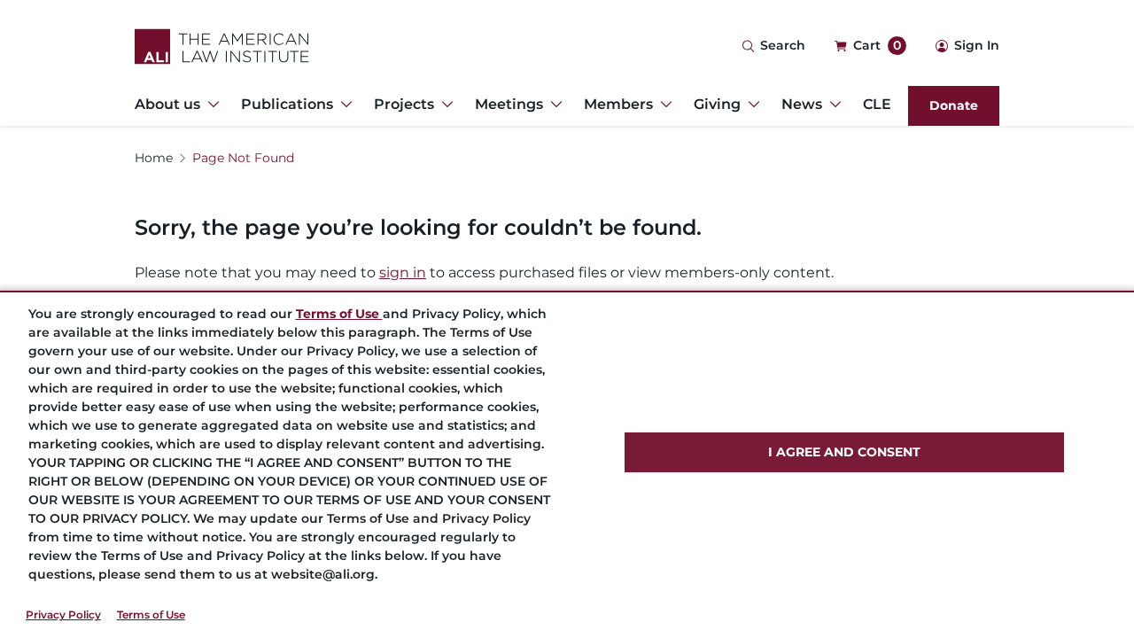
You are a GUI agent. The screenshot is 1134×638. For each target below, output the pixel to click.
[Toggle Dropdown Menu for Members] (662, 104)
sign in (402, 272)
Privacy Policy (63, 614)
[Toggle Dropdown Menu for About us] (210, 104)
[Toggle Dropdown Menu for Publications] (343, 104)
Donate (953, 105)
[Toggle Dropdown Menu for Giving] (750, 104)
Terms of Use (151, 614)
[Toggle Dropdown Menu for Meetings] (553, 104)
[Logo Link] (222, 46)
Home (154, 158)
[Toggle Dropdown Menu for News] (832, 104)
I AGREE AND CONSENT (844, 452)
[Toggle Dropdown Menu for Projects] (444, 104)
